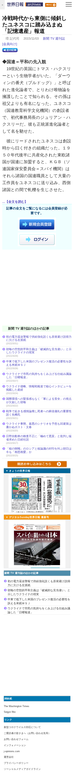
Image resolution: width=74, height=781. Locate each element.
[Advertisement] (37, 288)
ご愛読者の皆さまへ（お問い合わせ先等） (27, 733)
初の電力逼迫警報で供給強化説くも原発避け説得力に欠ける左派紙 (39, 338)
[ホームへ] (25, 5)
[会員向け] (9, 44)
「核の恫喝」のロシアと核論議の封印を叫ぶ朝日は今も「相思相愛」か (39, 450)
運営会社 (9, 757)
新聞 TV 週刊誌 (54, 38)
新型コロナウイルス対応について (22, 727)
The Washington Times (16, 706)
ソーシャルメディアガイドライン (22, 769)
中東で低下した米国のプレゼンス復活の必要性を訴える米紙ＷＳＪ (39, 363)
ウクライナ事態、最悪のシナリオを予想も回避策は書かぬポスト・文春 (39, 425)
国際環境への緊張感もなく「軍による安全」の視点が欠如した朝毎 (39, 400)
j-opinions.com (12, 751)
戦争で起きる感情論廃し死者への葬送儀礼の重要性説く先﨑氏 (39, 413)
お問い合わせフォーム (16, 739)
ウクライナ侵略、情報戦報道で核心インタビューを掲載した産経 (39, 388)
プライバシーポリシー (16, 763)
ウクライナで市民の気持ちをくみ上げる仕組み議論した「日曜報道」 (39, 375)
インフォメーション (15, 745)
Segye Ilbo (10, 711)
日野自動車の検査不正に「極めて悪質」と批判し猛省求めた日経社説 (39, 437)
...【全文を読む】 (15, 202)
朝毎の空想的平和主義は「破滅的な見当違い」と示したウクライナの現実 (39, 350)
